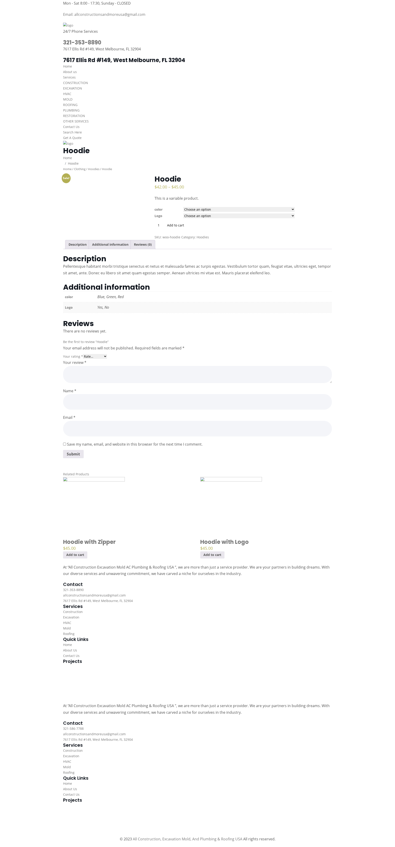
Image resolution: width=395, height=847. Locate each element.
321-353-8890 (82, 42)
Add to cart (75, 555)
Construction (73, 612)
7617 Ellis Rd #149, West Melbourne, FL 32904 (98, 601)
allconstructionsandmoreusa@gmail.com (94, 595)
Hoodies (93, 169)
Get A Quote (72, 138)
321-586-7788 (73, 728)
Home (67, 66)
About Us (70, 650)
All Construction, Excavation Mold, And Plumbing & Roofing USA (187, 839)
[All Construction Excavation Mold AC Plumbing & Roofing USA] (68, 25)
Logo (158, 216)
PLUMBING (71, 110)
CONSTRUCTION (75, 83)
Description (78, 244)
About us (70, 72)
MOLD (67, 99)
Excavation (71, 617)
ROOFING (70, 105)
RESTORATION (74, 116)
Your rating (73, 356)
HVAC (67, 94)
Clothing (79, 169)
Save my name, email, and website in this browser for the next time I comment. (135, 444)
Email (69, 417)
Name (69, 390)
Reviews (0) (143, 244)
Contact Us (71, 127)
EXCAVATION (72, 88)
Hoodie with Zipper (89, 542)
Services (69, 77)
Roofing (69, 634)
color (159, 209)
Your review (74, 362)
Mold (67, 628)
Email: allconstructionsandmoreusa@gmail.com (104, 14)
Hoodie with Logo (224, 542)
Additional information (110, 244)
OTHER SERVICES (76, 121)
